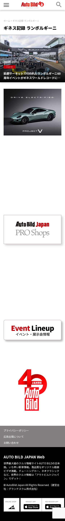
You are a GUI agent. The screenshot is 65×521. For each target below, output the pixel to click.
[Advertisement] (32, 167)
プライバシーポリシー (16, 430)
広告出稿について (14, 436)
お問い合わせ (11, 443)
